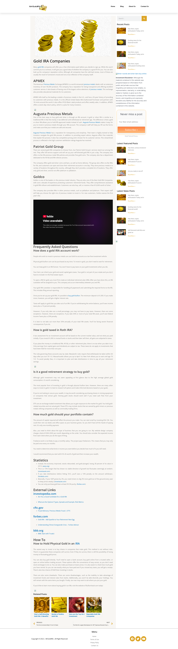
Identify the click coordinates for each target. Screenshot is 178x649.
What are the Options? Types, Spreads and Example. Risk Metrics (61, 502)
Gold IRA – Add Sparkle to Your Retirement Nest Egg (56, 519)
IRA (77, 543)
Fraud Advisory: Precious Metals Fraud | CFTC (54, 511)
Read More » (131, 34)
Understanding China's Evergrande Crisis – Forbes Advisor (58, 525)
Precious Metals (49, 84)
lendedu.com (43, 476)
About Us (132, 6)
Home (113, 6)
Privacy (135, 136)
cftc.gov (38, 507)
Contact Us (145, 6)
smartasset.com (44, 471)
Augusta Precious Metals (91, 122)
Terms (130, 136)
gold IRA (41, 67)
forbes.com (81, 484)
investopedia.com (44, 494)
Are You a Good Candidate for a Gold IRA (52, 497)
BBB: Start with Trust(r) (46, 534)
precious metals (89, 84)
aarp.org (46, 466)
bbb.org (38, 530)
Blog (122, 6)
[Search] (144, 18)
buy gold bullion (74, 296)
